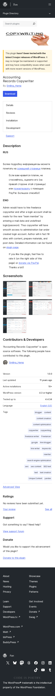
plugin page (12, 247)
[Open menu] (50, 4)
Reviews (10, 112)
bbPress (9, 637)
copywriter (33, 430)
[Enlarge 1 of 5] (22, 284)
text (36, 472)
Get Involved (36, 601)
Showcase (34, 576)
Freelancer (46, 436)
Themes (33, 581)
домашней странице (28, 168)
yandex (48, 478)
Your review (9, 509)
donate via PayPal (29, 262)
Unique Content (35, 478)
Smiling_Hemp (14, 85)
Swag (33, 617)
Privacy (7, 591)
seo (26, 466)
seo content (36, 466)
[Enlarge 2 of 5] (48, 284)
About (6, 576)
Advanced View (11, 486)
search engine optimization (39, 460)
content (47, 412)
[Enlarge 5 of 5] (22, 321)
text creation (45, 472)
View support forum (13, 531)
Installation (12, 120)
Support (10, 135)
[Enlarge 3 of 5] (22, 303)
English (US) (46, 405)
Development (13, 128)
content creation (44, 418)
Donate (34, 611)
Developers (9, 611)
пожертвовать (22, 188)
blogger (38, 412)
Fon (12, 655)
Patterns (33, 591)
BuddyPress (11, 642)
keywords (46, 448)
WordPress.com (13, 626)
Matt (7, 631)
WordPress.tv (11, 617)
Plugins (33, 586)
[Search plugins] (34, 24)
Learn (6, 601)
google (34, 442)
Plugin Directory (10, 13)
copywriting (46, 430)
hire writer (35, 448)
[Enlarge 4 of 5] (48, 303)
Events (33, 606)
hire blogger (45, 442)
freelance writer (32, 436)
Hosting (7, 586)
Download (10, 94)
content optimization (42, 424)
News (6, 581)
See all (48, 509)
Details (9, 105)
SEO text (47, 466)
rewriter (47, 454)
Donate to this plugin (14, 557)
